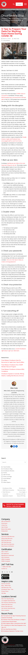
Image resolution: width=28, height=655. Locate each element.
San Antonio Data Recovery (8, 608)
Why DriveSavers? (5, 521)
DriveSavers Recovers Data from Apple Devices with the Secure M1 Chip (20, 492)
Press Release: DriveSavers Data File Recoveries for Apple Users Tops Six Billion (12, 361)
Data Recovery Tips (6, 587)
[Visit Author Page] (14, 383)
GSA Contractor (5, 557)
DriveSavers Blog (7, 469)
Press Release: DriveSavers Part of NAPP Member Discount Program (12, 366)
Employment (4, 531)
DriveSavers (4, 18)
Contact (19, 4)
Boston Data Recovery (7, 606)
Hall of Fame (4, 527)
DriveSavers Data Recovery (9, 644)
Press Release (6, 40)
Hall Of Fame (6, 474)
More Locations (5, 610)
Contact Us (4, 568)
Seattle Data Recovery (7, 604)
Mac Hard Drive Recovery (7, 544)
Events (5, 472)
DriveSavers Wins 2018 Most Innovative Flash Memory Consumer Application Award (7, 492)
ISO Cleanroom (5, 553)
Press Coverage (7, 476)
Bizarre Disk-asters (6, 529)
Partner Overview (5, 583)
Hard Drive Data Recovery (7, 536)
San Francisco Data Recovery (8, 602)
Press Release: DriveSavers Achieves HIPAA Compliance (12, 370)
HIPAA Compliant (5, 559)
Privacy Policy (4, 591)
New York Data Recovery (7, 598)
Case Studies (6, 467)
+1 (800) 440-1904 (6, 566)
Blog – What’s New (6, 585)
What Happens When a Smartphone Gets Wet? (14, 623)
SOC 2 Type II (4, 551)
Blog (10, 18)
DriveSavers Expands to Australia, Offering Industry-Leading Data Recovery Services (12, 374)
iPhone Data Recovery (6, 538)
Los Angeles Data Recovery (8, 600)
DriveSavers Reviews (8, 471)
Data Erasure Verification (7, 546)
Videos (5, 480)
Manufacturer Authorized (7, 555)
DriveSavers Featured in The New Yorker (13, 631)
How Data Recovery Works (9, 629)
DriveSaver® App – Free (7, 589)
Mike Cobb (16, 38)
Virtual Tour (4, 525)
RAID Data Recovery (6, 540)
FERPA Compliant (5, 561)
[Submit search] (25, 462)
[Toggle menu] (25, 4)
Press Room (4, 523)
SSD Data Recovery (6, 542)
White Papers (6, 482)
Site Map (3, 593)
